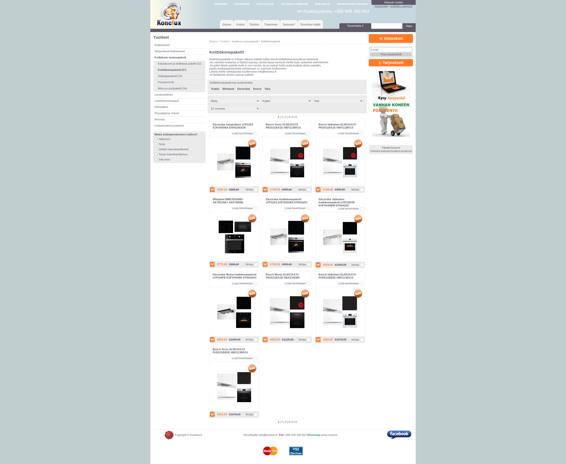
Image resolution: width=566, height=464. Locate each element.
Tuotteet (224, 41)
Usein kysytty (265, 4)
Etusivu (226, 24)
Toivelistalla (355, 25)
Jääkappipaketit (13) (170, 76)
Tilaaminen (271, 24)
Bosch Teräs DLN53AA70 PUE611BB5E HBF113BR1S (230, 351)
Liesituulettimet (164, 94)
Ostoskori (393, 38)
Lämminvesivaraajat (167, 100)
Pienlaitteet (161, 107)
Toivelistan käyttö (310, 24)
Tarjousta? (289, 24)
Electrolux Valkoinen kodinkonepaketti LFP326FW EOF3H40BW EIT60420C (336, 202)
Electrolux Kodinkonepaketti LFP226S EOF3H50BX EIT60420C (287, 201)
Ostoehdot (220, 4)
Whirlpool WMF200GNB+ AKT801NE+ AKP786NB (228, 201)
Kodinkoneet (162, 45)
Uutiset (240, 24)
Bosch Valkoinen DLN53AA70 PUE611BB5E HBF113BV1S (337, 276)
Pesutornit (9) (166, 82)
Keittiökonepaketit (270, 41)
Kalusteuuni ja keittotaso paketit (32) (179, 63)
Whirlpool (228, 88)
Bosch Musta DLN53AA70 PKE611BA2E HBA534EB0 (283, 276)
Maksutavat (322, 4)
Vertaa (249, 189)
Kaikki (215, 88)
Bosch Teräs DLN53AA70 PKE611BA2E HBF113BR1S (283, 126)
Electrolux (243, 88)
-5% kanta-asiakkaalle (294, 4)
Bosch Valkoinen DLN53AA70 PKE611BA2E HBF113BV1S (337, 126)
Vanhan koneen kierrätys (352, 4)
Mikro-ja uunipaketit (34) (172, 88)
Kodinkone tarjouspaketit (245, 41)
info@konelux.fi (268, 435)
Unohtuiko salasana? (401, 6)
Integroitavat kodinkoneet (170, 51)
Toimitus (254, 24)
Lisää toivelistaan (242, 133)
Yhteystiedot (242, 4)
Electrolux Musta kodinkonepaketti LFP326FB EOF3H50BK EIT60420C (235, 276)
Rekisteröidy (381, 6)
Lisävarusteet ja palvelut (169, 125)
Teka (267, 88)
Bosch (257, 88)
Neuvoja (160, 119)
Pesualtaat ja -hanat (167, 113)
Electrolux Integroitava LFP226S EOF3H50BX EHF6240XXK (233, 126)
